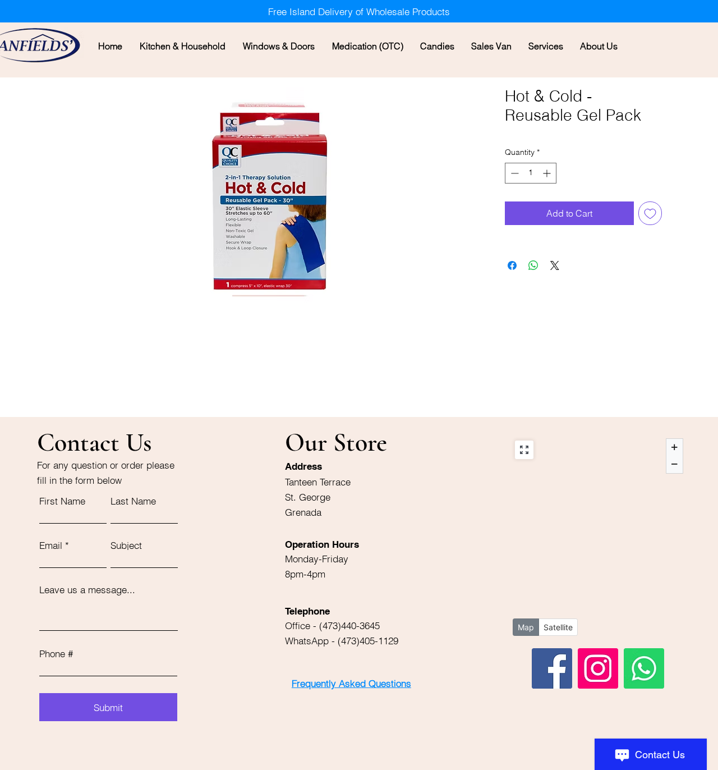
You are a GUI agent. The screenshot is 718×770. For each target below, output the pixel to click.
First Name (62, 501)
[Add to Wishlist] (650, 213)
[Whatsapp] (644, 668)
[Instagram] (598, 668)
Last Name (133, 501)
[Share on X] (554, 265)
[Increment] (548, 173)
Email (50, 545)
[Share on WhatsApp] (533, 265)
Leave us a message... (87, 589)
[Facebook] (552, 668)
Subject (126, 545)
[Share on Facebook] (512, 265)
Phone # (56, 653)
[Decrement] (514, 173)
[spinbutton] (531, 173)
